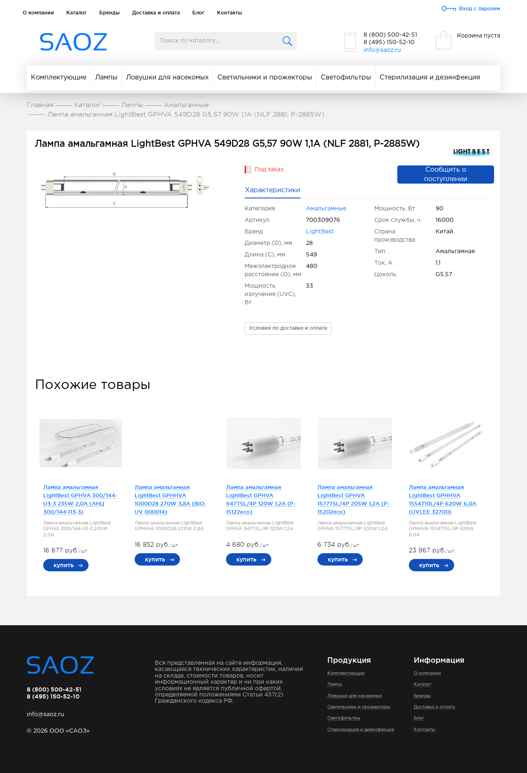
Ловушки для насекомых (167, 78)
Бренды (109, 12)
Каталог (76, 12)
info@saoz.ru (382, 50)
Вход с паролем (479, 8)
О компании (38, 12)
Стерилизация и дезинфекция (430, 78)
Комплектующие (58, 78)
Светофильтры (346, 78)
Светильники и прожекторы (264, 78)
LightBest (320, 231)
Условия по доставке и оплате (288, 328)
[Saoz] (73, 42)
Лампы (106, 78)
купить (64, 565)
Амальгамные (326, 208)
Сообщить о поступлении (445, 174)
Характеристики (272, 190)
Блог (198, 12)
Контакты (229, 12)
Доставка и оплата (156, 12)
